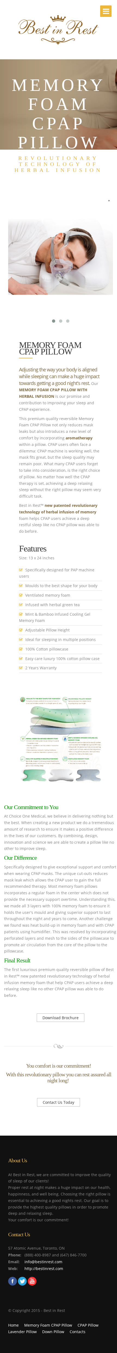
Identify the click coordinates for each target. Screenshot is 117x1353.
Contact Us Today (58, 1102)
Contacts (77, 1331)
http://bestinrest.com (43, 1268)
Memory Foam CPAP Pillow (48, 1325)
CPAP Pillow (88, 1325)
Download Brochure (60, 1017)
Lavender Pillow (22, 1331)
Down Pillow (53, 1331)
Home (13, 1325)
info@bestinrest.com (43, 1261)
